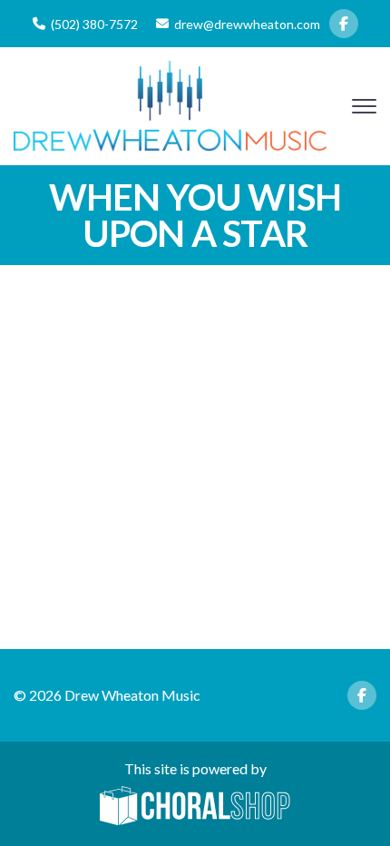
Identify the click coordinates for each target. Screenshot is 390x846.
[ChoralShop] (195, 807)
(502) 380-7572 (94, 24)
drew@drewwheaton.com (247, 24)
